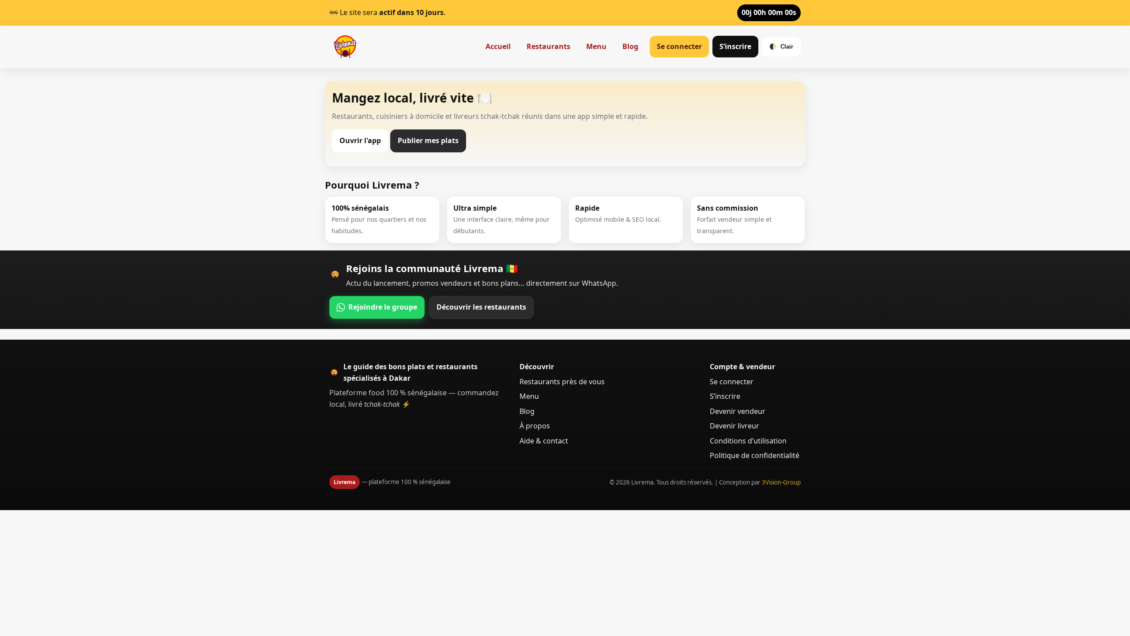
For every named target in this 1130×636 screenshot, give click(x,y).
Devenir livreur (734, 426)
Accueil (498, 46)
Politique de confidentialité (754, 455)
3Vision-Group (781, 482)
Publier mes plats (428, 140)
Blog (630, 46)
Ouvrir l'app (360, 140)
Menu (596, 46)
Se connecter (679, 46)
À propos (535, 426)
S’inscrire (735, 46)
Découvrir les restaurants (481, 307)
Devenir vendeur (737, 411)
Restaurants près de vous (562, 381)
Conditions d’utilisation (748, 441)
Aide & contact (544, 441)
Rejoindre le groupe (382, 307)
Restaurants (548, 46)
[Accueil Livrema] (345, 47)
